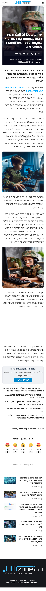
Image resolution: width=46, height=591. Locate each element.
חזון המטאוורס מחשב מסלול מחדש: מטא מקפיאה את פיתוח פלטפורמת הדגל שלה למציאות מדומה (23, 389)
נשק (8, 77)
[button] (41, 3)
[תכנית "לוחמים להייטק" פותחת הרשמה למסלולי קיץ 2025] (10, 494)
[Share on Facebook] (35, 54)
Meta (9, 73)
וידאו (23, 295)
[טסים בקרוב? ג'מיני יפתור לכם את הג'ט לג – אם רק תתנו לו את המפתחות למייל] (10, 480)
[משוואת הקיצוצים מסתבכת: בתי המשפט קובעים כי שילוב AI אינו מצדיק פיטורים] (10, 538)
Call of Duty (31, 136)
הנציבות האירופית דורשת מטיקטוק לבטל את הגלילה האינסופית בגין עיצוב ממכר (25, 416)
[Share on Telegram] (24, 54)
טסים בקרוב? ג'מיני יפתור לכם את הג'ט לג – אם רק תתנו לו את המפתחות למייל (30, 480)
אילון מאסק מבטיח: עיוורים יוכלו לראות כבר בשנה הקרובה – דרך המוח (30, 524)
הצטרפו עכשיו (23, 380)
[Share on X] (31, 54)
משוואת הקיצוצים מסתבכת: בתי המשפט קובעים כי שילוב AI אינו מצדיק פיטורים (30, 539)
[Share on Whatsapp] (28, 54)
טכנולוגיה (36, 29)
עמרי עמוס (38, 59)
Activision (38, 77)
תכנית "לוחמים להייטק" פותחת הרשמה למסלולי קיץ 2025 (31, 493)
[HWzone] (23, 2)
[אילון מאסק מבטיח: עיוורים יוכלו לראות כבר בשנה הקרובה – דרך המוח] (10, 524)
